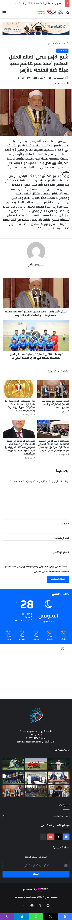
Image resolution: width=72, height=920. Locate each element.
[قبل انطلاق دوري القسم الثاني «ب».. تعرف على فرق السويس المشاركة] (36, 764)
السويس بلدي (58, 78)
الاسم (65, 524)
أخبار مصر (52, 43)
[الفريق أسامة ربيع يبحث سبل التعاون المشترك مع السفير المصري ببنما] (53, 389)
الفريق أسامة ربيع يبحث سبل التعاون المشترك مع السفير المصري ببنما (55, 404)
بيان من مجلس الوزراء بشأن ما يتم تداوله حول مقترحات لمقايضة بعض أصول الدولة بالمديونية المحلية (20, 406)
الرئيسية (62, 43)
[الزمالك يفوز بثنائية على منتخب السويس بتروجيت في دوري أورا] (58, 764)
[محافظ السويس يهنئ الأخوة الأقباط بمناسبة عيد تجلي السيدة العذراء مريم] (58, 791)
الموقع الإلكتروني (61, 552)
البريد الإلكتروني (61, 538)
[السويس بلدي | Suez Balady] (50, 12)
